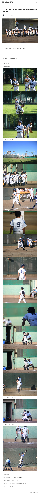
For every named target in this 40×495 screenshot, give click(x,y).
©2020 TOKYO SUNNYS (34, 492)
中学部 (11, 15)
